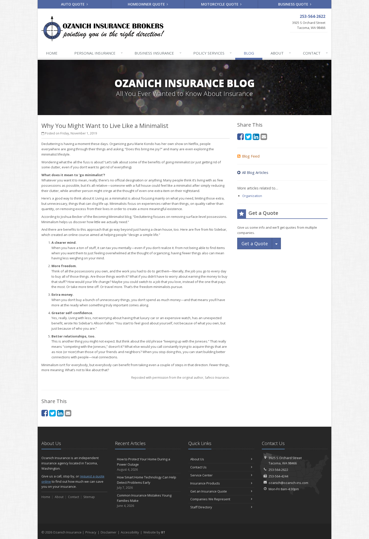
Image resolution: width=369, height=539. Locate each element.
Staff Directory (201, 507)
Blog (249, 53)
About (281, 53)
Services (212, 53)
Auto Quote (73, 4)
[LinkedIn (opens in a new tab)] (60, 413)
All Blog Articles (255, 172)
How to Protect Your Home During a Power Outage (143, 464)
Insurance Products (205, 483)
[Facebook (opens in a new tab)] (44, 413)
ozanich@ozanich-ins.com (288, 482)
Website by (154, 532)
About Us (197, 459)
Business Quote (293, 4)
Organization (252, 195)
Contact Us (198, 467)
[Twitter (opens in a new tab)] (52, 413)
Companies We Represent (210, 499)
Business (158, 53)
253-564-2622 (278, 469)
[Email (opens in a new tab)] (68, 413)
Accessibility (130, 532)
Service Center (201, 475)
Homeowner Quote (147, 4)
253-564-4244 (278, 476)
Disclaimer (108, 532)
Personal (98, 53)
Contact (315, 53)
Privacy (90, 532)
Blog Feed (251, 156)
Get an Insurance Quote (208, 491)
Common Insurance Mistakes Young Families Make (144, 500)
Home (51, 53)
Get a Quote (254, 243)
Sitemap (89, 497)
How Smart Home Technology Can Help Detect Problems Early (146, 482)
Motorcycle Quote (220, 4)
